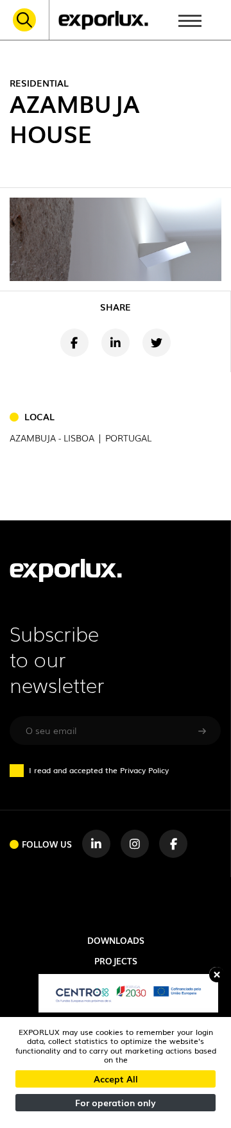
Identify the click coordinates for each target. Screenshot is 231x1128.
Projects (115, 961)
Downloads (115, 940)
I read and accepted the (99, 770)
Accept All (116, 1078)
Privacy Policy (144, 770)
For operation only (115, 1102)
